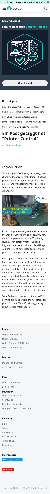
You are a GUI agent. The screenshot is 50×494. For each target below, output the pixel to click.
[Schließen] (48, 2)
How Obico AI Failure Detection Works (19, 117)
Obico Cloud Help (11, 382)
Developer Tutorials (12, 404)
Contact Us (7, 432)
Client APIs (7, 399)
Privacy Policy (9, 436)
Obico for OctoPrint (12, 334)
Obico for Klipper (10, 338)
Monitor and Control (12, 362)
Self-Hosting (8, 386)
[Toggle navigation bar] (4, 8)
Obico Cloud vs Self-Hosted (15, 343)
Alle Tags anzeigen (11, 145)
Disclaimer (7, 445)
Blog (4, 423)
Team (5, 428)
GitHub (40, 2)
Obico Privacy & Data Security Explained (20, 127)
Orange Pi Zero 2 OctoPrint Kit (17, 408)
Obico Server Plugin (12, 395)
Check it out (25, 83)
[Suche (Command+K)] (45, 8)
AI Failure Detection (12, 367)
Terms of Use (8, 440)
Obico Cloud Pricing (12, 347)
